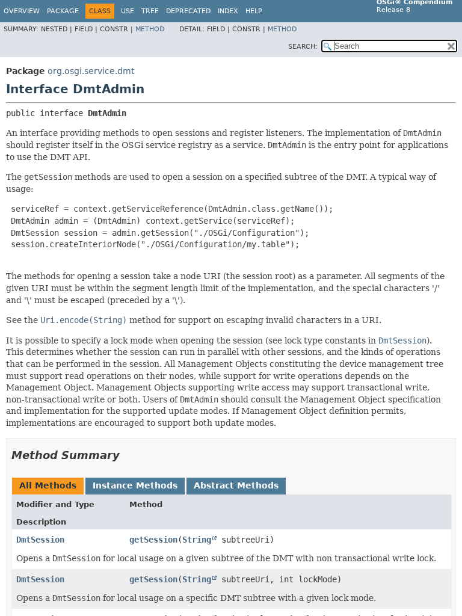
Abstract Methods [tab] (236, 485)
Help (253, 11)
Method (149, 29)
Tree (150, 11)
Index (228, 11)
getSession (153, 539)
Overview (22, 11)
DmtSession (40, 539)
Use (127, 11)
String (196, 539)
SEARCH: (303, 47)
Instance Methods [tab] (135, 485)
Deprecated (188, 11)
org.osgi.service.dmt (91, 71)
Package (63, 11)
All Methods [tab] (47, 485)
